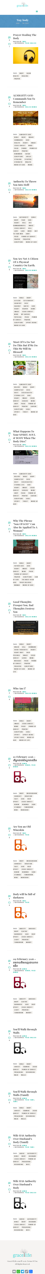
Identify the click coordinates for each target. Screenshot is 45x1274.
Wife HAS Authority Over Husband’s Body (24, 1184)
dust (16, 392)
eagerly (17, 306)
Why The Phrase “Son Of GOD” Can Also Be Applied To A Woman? (25, 525)
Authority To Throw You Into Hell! (24, 183)
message (17, 661)
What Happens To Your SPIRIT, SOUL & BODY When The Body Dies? (24, 436)
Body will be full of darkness (24, 895)
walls (23, 1075)
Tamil (15, 1101)
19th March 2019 (26, 204)
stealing (18, 159)
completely (18, 390)
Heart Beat (18, 652)
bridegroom (32, 793)
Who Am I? (19, 688)
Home (18, 23)
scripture (18, 156)
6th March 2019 (25, 288)
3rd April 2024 (25, 59)
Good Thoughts (21, 650)
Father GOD (19, 566)
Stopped (28, 159)
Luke (23, 231)
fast (16, 799)
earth (26, 306)
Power (24, 148)
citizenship (28, 300)
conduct (18, 796)
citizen (17, 300)
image (33, 143)
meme (32, 658)
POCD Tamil (29, 1100)
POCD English (30, 43)
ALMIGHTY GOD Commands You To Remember (24, 99)
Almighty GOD (25, 134)
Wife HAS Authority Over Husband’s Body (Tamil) (24, 1139)
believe (17, 387)
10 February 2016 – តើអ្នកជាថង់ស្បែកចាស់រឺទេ (25, 758)
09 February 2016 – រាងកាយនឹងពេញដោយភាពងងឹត (25, 962)
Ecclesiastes (27, 392)
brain (31, 137)
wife (28, 1164)
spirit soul (19, 737)
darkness (18, 934)
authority (24, 217)
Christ (17, 1067)
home (33, 309)
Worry (28, 942)
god (27, 140)
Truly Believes (25, 582)
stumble (17, 807)
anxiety (23, 928)
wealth (28, 162)
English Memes (31, 107)
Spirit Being (31, 322)
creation (28, 796)
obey (28, 234)
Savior (34, 406)
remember (18, 154)
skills (28, 156)
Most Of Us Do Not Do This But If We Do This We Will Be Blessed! (25, 347)
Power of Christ (28, 236)
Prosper (26, 239)
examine (26, 1067)
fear (23, 220)
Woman (17, 585)
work (30, 165)
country (17, 303)
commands (18, 140)
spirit (17, 412)
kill (30, 228)
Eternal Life (19, 395)
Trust (25, 412)
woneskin (24, 810)
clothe (24, 931)
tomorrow (28, 807)
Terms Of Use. (32, 1261)
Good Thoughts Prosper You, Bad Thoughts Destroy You (24, 606)
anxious (32, 928)
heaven (25, 309)
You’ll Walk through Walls (25, 1031)
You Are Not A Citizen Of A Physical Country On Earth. (25, 262)
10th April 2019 (25, 125)
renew (16, 804)
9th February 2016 (25, 916)
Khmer (27, 765)
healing (25, 76)
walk (16, 1075)
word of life (24, 740)
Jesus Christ (19, 145)
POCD (16, 148)
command (32, 647)
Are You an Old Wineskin (22, 828)
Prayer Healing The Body (24, 36)
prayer (17, 79)
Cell (24, 647)
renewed (25, 804)
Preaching (18, 1072)
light (16, 939)
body (22, 73)
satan (27, 154)
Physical (18, 317)
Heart (25, 143)
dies (26, 303)
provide (25, 939)
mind (30, 145)
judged (25, 401)
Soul (28, 409)
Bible (16, 137)
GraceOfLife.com (13, 1261)
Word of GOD (19, 165)
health (17, 143)
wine (16, 810)
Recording (30, 1072)
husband (32, 1156)
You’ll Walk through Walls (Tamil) (25, 1093)
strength (18, 162)
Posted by (19, 41)
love (16, 231)
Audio (22, 1153)
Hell (24, 223)
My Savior (25, 314)
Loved (24, 658)
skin (33, 804)
